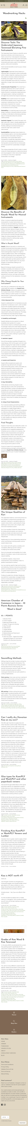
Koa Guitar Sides (5, 911)
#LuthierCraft (4, 162)
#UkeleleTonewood (20, 163)
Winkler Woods (8, 1120)
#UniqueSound (10, 466)
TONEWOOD (5, 1046)
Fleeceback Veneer (16, 815)
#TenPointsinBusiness (6, 647)
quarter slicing (12, 706)
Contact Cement (7, 815)
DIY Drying (6, 765)
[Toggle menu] (1, 5)
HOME (3, 1041)
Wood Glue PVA (12, 821)
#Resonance (13, 588)
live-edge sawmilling (16, 704)
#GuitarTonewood (8, 161)
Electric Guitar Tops (5, 907)
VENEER (3, 1043)
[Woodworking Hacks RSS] (26, 18)
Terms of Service (5, 1071)
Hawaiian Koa (4, 767)
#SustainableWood (5, 163)
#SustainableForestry (6, 589)
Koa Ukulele (4, 912)
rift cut (16, 706)
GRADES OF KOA (6, 1048)
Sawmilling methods (10, 707)
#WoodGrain (13, 591)
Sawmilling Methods (11, 658)
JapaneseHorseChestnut (19, 166)
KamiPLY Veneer (5, 818)
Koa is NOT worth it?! (12, 876)
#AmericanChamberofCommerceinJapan (10, 646)
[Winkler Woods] (14, 5)
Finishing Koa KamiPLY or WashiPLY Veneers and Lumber (14, 833)
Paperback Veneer (13, 818)
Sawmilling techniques (21, 707)
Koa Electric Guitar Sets (6, 910)
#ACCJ (5, 645)
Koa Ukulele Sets (10, 912)
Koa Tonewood (20, 911)
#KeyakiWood (4, 463)
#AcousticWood (7, 462)
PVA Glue (17, 820)
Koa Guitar (14, 910)
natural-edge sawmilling (6, 705)
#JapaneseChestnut (5, 588)
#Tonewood (12, 163)
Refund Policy (5, 1074)
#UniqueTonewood (5, 165)
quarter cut (21, 705)
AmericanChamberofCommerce (8, 648)
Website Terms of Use (7, 1069)
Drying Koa (11, 765)
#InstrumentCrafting (17, 161)
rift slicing (3, 707)
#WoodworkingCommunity (7, 166)
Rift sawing (21, 706)
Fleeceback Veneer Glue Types (8, 816)
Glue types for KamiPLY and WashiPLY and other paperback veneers (13, 779)
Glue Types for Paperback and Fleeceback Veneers (12, 817)
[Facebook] (2, 1105)
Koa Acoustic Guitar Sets (17, 909)
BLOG (3, 1055)
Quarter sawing (4, 706)
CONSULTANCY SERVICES (8, 1053)
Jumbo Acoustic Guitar (6, 909)
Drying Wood (18, 765)
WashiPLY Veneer (5, 821)
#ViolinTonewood (14, 165)
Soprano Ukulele (20, 915)
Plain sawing (15, 705)
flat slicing (9, 704)
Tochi (2, 167)
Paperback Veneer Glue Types (7, 820)
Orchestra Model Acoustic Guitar (8, 914)
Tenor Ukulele (4, 916)
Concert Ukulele (7, 906)
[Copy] (4, 456)
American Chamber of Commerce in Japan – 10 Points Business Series (13, 603)
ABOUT (3, 1050)
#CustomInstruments (9, 586)
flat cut (5, 704)
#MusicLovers (11, 162)
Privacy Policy (5, 1066)
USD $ (4, 1117)
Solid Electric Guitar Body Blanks (8, 915)
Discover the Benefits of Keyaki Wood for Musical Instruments (13, 214)
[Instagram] (5, 1105)
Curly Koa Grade (15, 906)
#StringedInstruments (19, 162)
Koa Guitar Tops (12, 911)
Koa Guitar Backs (21, 910)
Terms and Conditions (7, 1064)
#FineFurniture (17, 586)
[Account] (23, 5)
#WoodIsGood (14, 647)
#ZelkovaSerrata (18, 467)
